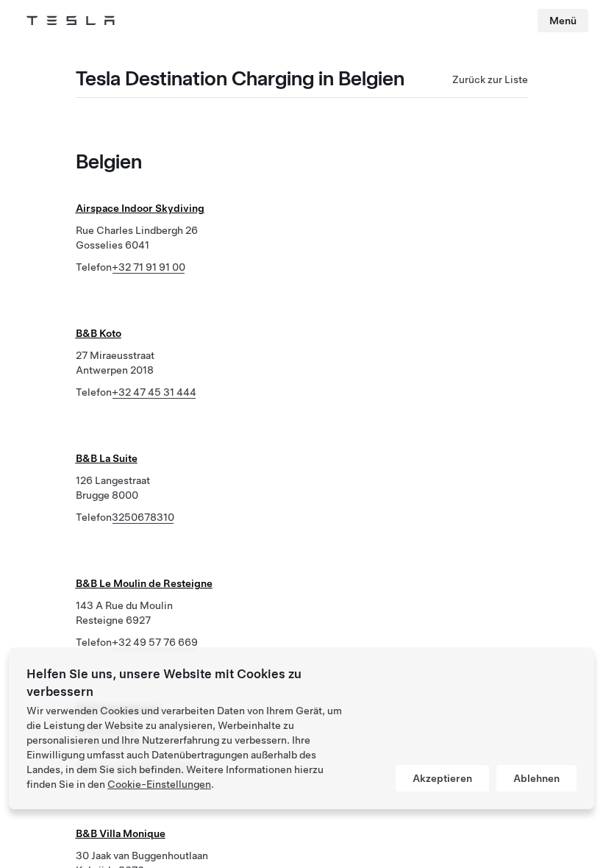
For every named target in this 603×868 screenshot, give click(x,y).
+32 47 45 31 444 (154, 392)
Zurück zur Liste (490, 79)
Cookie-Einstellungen (159, 784)
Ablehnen (536, 778)
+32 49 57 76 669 (155, 642)
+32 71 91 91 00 (148, 267)
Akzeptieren (442, 778)
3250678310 (143, 517)
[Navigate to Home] (70, 20)
